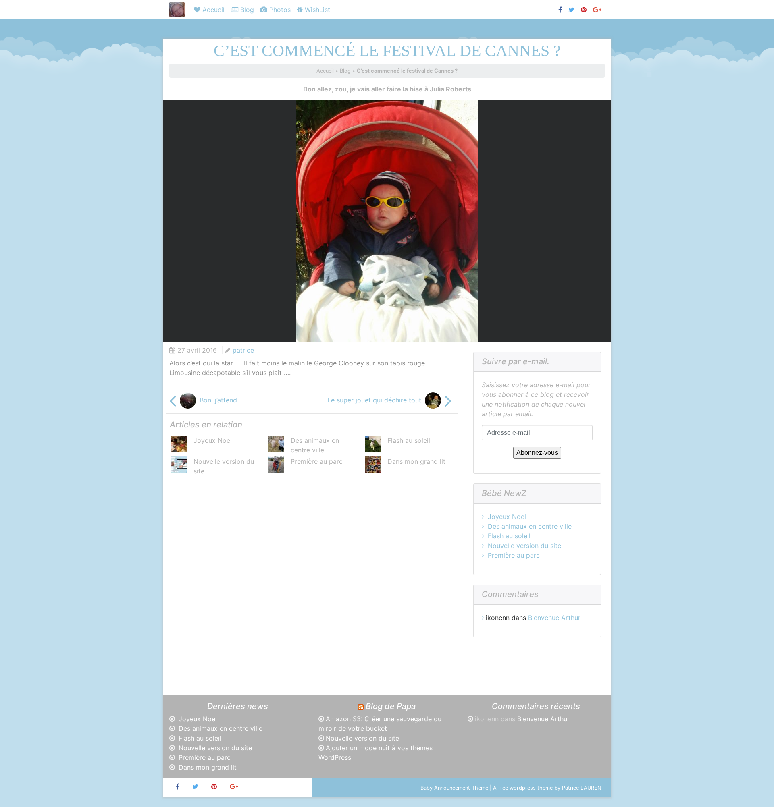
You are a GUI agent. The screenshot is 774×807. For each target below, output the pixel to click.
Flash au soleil (408, 440)
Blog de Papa (391, 706)
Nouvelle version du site (524, 545)
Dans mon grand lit (416, 461)
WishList (316, 10)
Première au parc (317, 461)
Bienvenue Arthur (554, 618)
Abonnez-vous (537, 452)
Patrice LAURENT (583, 788)
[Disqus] (310, 591)
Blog (246, 10)
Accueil (212, 10)
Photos (279, 10)
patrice (243, 350)
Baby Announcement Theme (454, 788)
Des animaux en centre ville (530, 526)
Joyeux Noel (213, 440)
